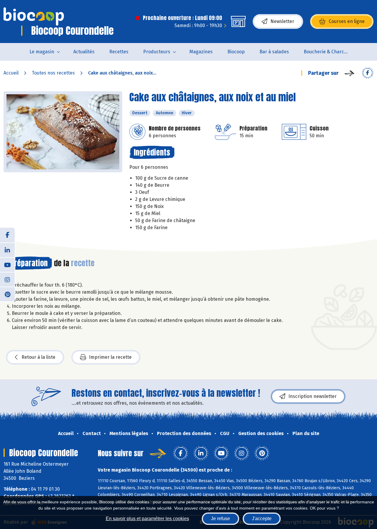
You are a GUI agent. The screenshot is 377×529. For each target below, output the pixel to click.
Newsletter (282, 21)
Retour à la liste (38, 357)
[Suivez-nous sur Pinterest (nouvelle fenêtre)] (7, 294)
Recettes (118, 51)
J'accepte (262, 518)
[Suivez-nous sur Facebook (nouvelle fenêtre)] (7, 235)
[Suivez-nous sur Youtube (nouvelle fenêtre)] (7, 264)
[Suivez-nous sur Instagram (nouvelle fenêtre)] (7, 279)
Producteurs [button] (156, 51)
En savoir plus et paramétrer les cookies (147, 518)
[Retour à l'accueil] (34, 16)
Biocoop (236, 51)
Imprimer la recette (110, 357)
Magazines (201, 51)
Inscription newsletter (312, 396)
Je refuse (220, 518)
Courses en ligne (347, 21)
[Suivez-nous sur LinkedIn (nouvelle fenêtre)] (7, 249)
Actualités (84, 51)
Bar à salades (274, 51)
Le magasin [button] (41, 51)
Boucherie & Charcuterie (329, 51)
